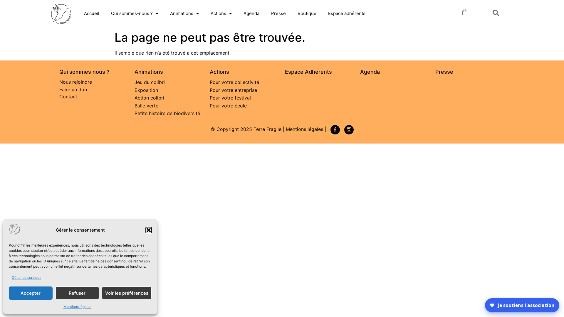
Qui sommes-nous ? (132, 13)
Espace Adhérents (308, 72)
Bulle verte (146, 106)
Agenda (251, 13)
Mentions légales (77, 306)
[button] (149, 230)
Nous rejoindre (75, 82)
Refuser (77, 293)
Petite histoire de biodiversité (167, 113)
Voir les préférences (126, 293)
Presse (278, 13)
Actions (218, 13)
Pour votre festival (230, 98)
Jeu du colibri (150, 82)
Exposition (146, 90)
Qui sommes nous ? (84, 72)
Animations (181, 13)
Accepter (31, 293)
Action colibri (149, 98)
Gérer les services (26, 277)
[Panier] (464, 12)
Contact (68, 97)
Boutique (307, 13)
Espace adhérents (346, 13)
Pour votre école (228, 106)
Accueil (91, 13)
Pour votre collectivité (234, 82)
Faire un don (73, 89)
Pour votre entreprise (233, 90)
